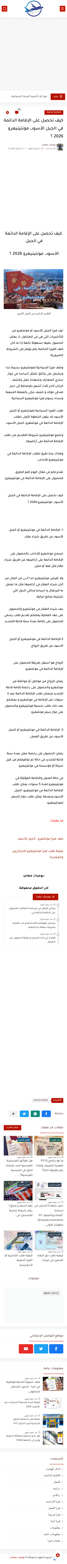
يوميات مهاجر (17, 1557)
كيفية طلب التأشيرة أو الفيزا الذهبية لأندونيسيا (19, 1260)
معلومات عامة (52, 1534)
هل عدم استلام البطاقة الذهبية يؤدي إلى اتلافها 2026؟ (23, 1438)
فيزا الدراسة (53, 1501)
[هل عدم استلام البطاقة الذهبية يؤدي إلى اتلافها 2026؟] (53, 1438)
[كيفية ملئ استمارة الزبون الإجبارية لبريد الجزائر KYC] (53, 1421)
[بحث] (4, 9)
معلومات (55, 1527)
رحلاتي (56, 1494)
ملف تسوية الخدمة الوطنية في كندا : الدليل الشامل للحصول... (23, 1387)
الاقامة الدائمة (54, 112)
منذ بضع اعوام (46, 904)
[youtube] (26, 1349)
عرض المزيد (12, 1127)
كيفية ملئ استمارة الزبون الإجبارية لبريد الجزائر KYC (26, 1421)
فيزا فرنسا (54, 1514)
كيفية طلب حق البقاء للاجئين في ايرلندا (50, 1258)
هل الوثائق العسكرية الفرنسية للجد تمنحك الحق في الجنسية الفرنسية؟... (19, 1168)
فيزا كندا (55, 1521)
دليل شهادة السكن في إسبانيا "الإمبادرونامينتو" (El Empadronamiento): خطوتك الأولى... (48, 1216)
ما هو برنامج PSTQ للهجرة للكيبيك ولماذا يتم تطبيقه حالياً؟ (49, 1166)
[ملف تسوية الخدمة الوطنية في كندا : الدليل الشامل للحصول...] (53, 1384)
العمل (57, 1481)
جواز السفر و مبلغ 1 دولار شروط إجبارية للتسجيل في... (21, 1211)
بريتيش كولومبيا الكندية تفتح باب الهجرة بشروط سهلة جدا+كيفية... (33, 925)
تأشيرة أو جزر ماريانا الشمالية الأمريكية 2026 (28, 96)
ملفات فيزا (54, 1540)
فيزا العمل (54, 1508)
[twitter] (41, 1349)
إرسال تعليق (51, 1293)
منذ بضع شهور (54, 1157)
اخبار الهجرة (53, 1468)
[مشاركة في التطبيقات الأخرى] (13, 1114)
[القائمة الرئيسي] (62, 9)
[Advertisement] (33, 54)
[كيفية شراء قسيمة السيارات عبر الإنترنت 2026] (53, 1404)
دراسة (56, 1488)
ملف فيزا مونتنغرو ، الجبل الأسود (40, 839)
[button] (46, 1114)
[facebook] (56, 1349)
